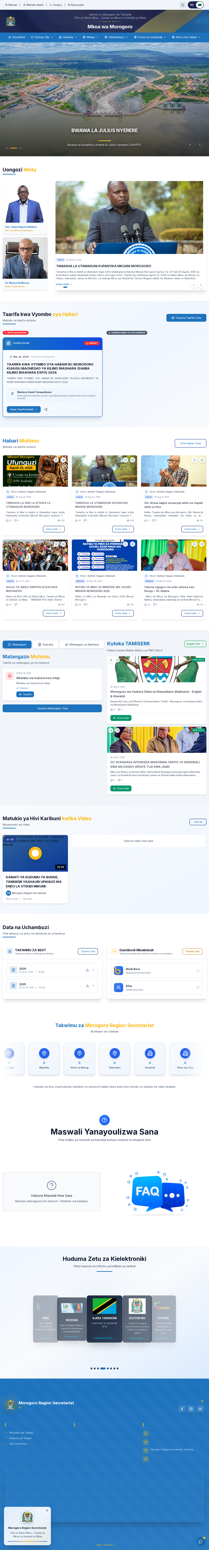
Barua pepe (77, 4)
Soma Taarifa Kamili (21, 414)
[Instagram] (191, 1413)
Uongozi (57, 4)
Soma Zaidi (62, 289)
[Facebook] (181, 1413)
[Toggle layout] (47, 1511)
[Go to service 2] (96, 1373)
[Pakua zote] (87, 975)
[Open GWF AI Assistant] (200, 1541)
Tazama (27, 699)
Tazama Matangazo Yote (52, 713)
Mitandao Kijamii (34, 4)
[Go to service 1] (93, 1373)
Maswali (12, 4)
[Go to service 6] (109, 1373)
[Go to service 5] (106, 1373)
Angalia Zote (193, 648)
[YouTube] (200, 1413)
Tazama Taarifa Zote (188, 322)
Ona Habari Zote (190, 448)
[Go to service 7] (113, 1373)
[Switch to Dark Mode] (182, 4)
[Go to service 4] (103, 1373)
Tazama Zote (88, 956)
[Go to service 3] (100, 1373)
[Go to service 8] (116, 1373)
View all (198, 826)
